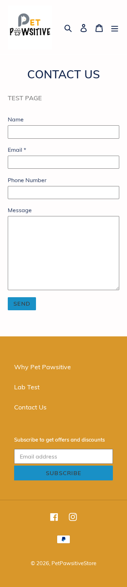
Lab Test (27, 387)
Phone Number (27, 180)
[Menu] (114, 27)
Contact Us (30, 407)
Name (16, 119)
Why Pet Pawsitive (42, 367)
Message (20, 210)
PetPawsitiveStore (74, 563)
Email (17, 149)
